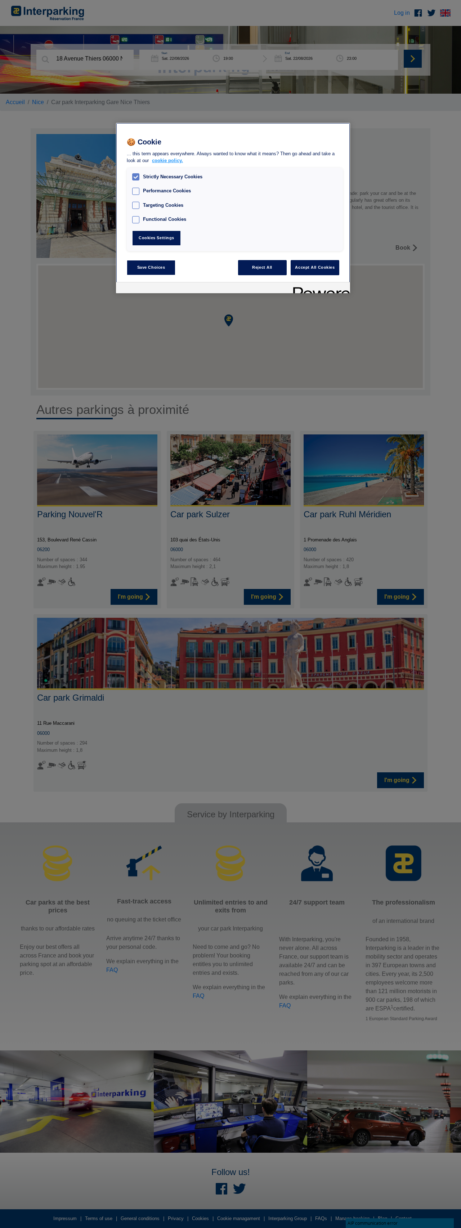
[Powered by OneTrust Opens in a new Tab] (319, 288)
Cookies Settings (156, 238)
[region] (233, 208)
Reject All (262, 267)
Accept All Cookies (315, 267)
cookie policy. (167, 160)
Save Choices (151, 267)
